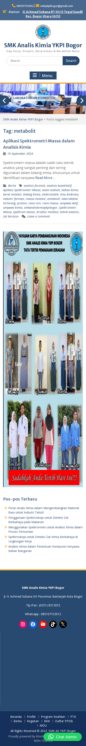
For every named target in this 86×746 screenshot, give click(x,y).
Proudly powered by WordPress (29, 736)
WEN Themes (43, 741)
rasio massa (50, 203)
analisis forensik (34, 186)
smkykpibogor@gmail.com (56, 6)
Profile (31, 716)
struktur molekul (47, 212)
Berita (12, 186)
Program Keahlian (53, 716)
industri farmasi (13, 199)
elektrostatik (50, 194)
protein (22, 203)
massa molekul (36, 199)
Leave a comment (38, 216)
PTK (73, 716)
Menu (47, 75)
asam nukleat (51, 190)
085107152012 (25, 6)
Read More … (45, 177)
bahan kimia (70, 190)
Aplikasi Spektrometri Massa (21, 190)
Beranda (16, 716)
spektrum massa (24, 212)
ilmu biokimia (69, 194)
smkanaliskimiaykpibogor (40, 207)
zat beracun (11, 216)
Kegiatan (33, 721)
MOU (43, 725)
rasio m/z (34, 203)
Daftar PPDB (64, 721)
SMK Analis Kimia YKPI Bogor (43, 45)
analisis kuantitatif (59, 186)
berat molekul (12, 194)
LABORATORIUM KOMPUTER (34, 98)
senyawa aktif (69, 203)
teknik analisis (69, 212)
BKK (47, 721)
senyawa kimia (12, 207)
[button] (62, 737)
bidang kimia (31, 194)
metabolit (53, 199)
